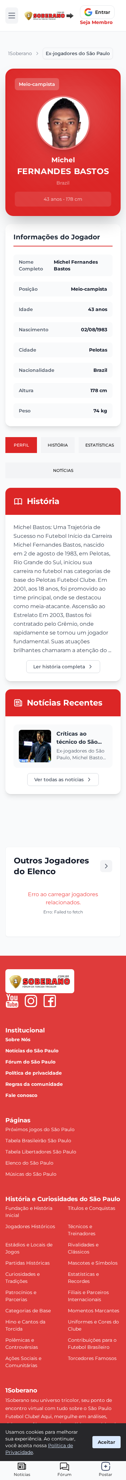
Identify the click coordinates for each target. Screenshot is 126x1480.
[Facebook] (49, 1001)
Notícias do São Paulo (31, 1051)
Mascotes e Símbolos (93, 1263)
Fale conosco (21, 1095)
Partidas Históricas (27, 1263)
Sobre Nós (17, 1039)
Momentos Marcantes (93, 1311)
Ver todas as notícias (59, 780)
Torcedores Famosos (92, 1358)
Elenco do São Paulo (29, 1163)
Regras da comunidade (34, 1084)
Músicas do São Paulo (30, 1174)
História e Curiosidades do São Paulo (62, 1199)
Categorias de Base (28, 1311)
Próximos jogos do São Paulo (40, 1129)
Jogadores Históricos (30, 1226)
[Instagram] (31, 1001)
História (58, 445)
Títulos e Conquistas (91, 1208)
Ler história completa (59, 667)
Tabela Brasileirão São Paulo (38, 1141)
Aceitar (106, 1442)
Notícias (63, 470)
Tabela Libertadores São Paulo (40, 1152)
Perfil (21, 445)
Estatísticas (99, 445)
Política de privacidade (33, 1073)
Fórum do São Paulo (30, 1062)
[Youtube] (12, 1001)
